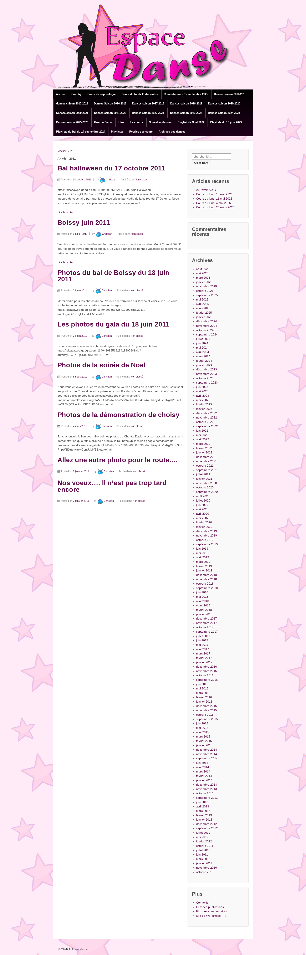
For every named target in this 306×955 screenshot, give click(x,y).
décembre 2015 (206, 706)
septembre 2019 (207, 544)
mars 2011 (203, 859)
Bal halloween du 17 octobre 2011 (111, 168)
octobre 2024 (205, 330)
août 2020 (202, 496)
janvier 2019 (204, 570)
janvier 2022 (204, 452)
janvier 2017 (204, 662)
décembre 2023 (206, 369)
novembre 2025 (206, 286)
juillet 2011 (203, 850)
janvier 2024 (204, 365)
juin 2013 (202, 802)
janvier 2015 (204, 745)
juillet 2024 (203, 338)
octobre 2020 (205, 487)
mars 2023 (203, 400)
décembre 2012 (206, 824)
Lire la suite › (66, 212)
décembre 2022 (206, 413)
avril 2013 (202, 806)
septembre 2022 (207, 426)
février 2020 (204, 522)
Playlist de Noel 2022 (191, 122)
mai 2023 (202, 391)
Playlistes (117, 131)
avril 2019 (202, 557)
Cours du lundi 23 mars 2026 (215, 207)
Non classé (141, 179)
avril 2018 (202, 601)
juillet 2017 (203, 636)
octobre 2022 (205, 421)
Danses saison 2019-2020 (224, 103)
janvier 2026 (204, 282)
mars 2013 (203, 810)
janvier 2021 (204, 478)
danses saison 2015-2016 (72, 103)
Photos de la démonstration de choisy (118, 415)
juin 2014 (202, 762)
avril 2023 (202, 395)
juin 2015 (202, 723)
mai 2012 (202, 837)
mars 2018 (203, 605)
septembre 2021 (207, 470)
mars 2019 (203, 561)
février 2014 (204, 775)
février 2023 (204, 404)
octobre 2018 (205, 583)
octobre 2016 (205, 675)
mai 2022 (202, 435)
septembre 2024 (207, 334)
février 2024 (204, 360)
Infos (121, 122)
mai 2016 (202, 688)
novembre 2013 (206, 789)
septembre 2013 (207, 797)
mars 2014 (203, 771)
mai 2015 (202, 727)
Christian (111, 179)
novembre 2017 (206, 623)
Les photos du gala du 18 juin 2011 (113, 324)
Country (76, 94)
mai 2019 (202, 553)
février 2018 (204, 609)
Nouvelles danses (160, 122)
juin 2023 (202, 387)
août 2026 (202, 269)
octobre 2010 (205, 872)
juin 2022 (202, 430)
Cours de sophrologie (101, 94)
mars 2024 (203, 356)
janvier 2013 (204, 819)
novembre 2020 (206, 483)
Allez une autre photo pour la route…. (117, 460)
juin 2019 (202, 548)
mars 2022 (203, 443)
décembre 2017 (206, 618)
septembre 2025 (207, 295)
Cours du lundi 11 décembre (140, 94)
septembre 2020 (207, 491)
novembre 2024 (206, 325)
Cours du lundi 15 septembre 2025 (186, 94)
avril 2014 (202, 767)
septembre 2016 (207, 679)
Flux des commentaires (211, 911)
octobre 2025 (205, 290)
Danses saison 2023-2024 (186, 112)
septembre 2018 (207, 588)
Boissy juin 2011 (83, 222)
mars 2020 (203, 518)
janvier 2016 (204, 701)
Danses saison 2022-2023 (148, 112)
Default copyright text (77, 949)
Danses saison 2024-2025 (224, 112)
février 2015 (204, 741)
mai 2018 (202, 596)
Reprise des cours (141, 131)
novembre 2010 (206, 867)
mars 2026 (203, 277)
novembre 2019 (206, 535)
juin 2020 (202, 505)
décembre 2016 (206, 666)
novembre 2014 (206, 754)
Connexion (203, 902)
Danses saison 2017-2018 (148, 103)
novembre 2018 (206, 579)
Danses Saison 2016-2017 (110, 103)
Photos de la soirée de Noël (101, 365)
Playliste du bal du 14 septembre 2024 (80, 131)
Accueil (61, 94)
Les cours (136, 122)
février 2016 (204, 697)
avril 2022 (202, 439)
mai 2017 (202, 644)
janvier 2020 (204, 526)
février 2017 (204, 657)
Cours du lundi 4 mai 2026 (213, 203)
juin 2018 (202, 592)
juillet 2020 (203, 500)
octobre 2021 (205, 465)
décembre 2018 (206, 574)
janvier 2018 (204, 614)
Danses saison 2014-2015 (230, 94)
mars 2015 (203, 736)
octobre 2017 (205, 627)
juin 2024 (202, 343)
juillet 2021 (203, 474)
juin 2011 (202, 854)
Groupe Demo (103, 122)
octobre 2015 (205, 714)
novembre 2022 (206, 417)
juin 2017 (202, 640)
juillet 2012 (203, 832)
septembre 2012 (207, 828)
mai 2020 (202, 509)
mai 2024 (202, 347)
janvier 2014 (204, 780)
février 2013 (204, 815)
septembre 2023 (207, 382)
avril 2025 (202, 304)
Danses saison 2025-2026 (72, 122)
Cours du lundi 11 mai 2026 (214, 198)
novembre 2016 (206, 671)
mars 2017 (203, 653)
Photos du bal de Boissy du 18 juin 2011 (113, 276)
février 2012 (204, 841)
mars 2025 (203, 308)
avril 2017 (202, 649)
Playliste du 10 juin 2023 (226, 122)
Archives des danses (172, 131)
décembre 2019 (206, 531)
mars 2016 (203, 692)
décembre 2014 (206, 749)
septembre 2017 (207, 631)
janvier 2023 (204, 408)
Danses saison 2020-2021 (72, 112)
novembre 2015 (206, 710)
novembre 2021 (206, 461)
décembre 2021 (206, 456)
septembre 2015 (207, 719)
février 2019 (204, 566)
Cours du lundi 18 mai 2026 (214, 194)
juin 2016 (202, 684)
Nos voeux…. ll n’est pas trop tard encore (112, 486)
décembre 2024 (206, 321)
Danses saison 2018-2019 (186, 103)
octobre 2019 (205, 539)
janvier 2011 (204, 863)
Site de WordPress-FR (211, 915)
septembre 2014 (207, 758)
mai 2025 (202, 299)
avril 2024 (202, 352)
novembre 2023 (206, 373)
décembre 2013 (206, 784)
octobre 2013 (205, 793)
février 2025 (204, 312)
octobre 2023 (205, 378)
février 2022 (204, 448)
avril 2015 (202, 732)
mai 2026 (202, 273)
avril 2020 (202, 513)
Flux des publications (210, 907)
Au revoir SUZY (206, 189)
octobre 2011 (204, 845)
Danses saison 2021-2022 (110, 112)
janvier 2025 (204, 317)
